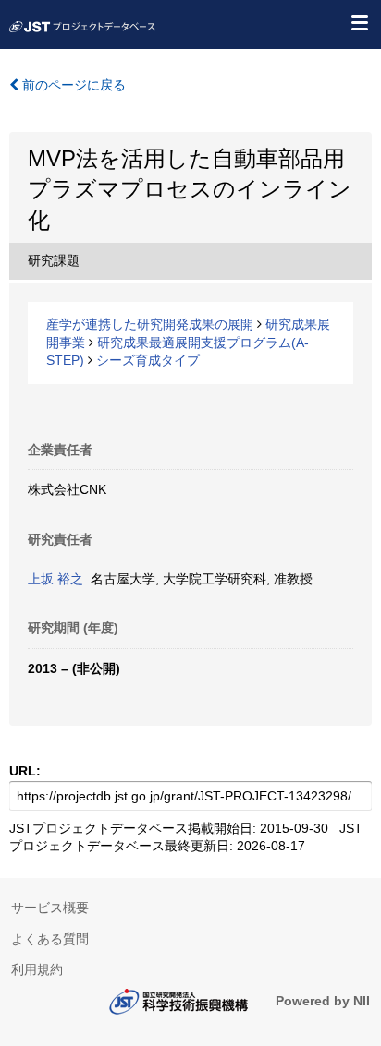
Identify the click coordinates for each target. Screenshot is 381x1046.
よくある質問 (50, 939)
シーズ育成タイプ (148, 360)
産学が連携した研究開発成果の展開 (149, 324)
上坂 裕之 (55, 578)
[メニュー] (359, 22)
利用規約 (37, 969)
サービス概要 (50, 907)
